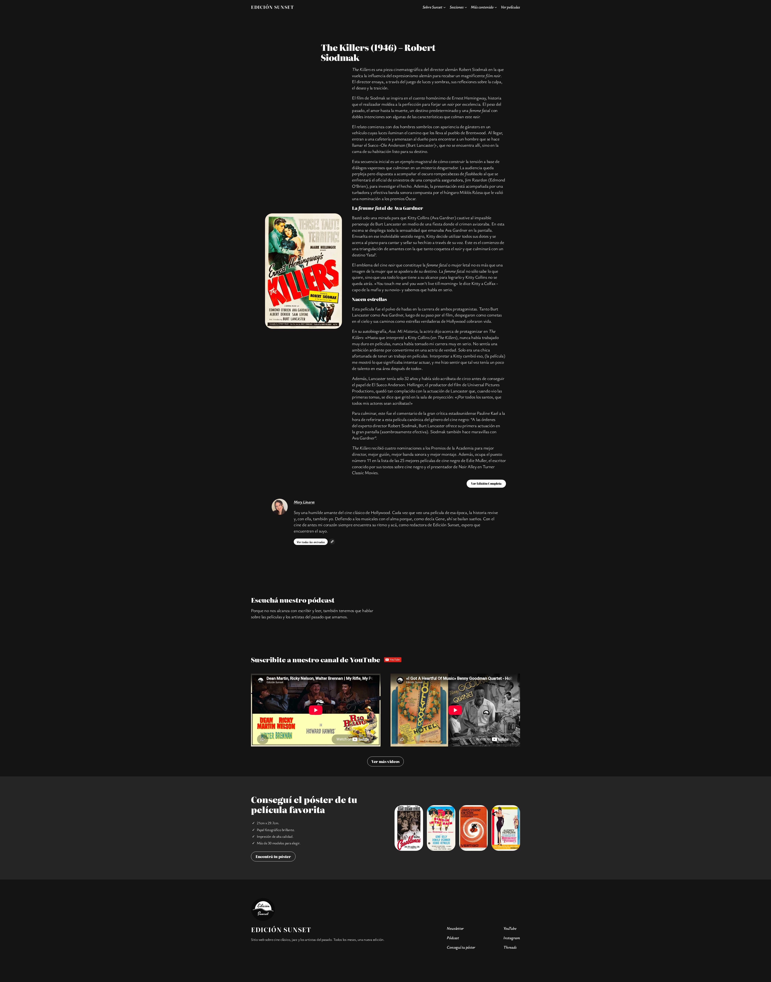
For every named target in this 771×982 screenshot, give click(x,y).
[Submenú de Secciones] (466, 7)
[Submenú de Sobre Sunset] (444, 7)
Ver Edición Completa (486, 483)
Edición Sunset (272, 7)
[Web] (332, 542)
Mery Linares (304, 502)
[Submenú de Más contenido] (496, 7)
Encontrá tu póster (273, 856)
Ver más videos (385, 761)
